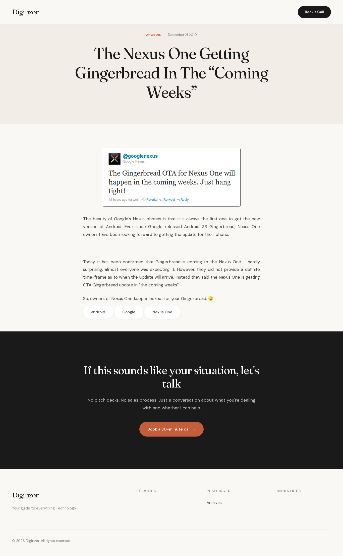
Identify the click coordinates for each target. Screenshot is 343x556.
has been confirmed (122, 262)
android (98, 312)
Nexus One (162, 312)
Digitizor (25, 12)
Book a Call (314, 12)
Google (128, 312)
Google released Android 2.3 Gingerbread (191, 226)
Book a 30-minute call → (171, 429)
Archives (214, 502)
